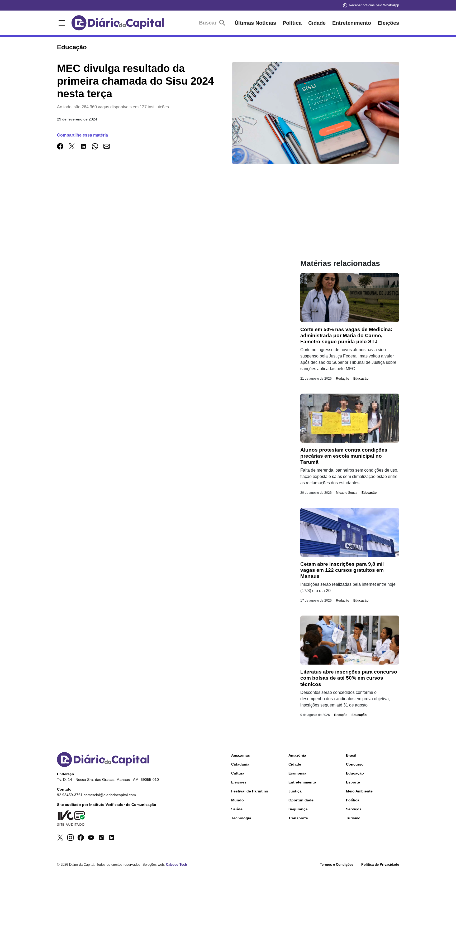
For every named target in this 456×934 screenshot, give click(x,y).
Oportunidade (301, 800)
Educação (360, 378)
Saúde (237, 809)
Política (292, 23)
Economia (297, 773)
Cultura (237, 773)
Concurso (355, 764)
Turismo (353, 818)
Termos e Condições (336, 865)
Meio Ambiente (359, 791)
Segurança (298, 809)
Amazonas (240, 755)
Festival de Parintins (249, 791)
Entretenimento (351, 23)
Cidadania (240, 764)
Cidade (317, 23)
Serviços (354, 809)
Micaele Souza (346, 493)
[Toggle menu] (61, 23)
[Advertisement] (168, 222)
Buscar (208, 23)
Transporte (298, 818)
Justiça (295, 791)
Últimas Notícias (255, 23)
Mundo (237, 800)
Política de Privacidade (380, 865)
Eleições (388, 23)
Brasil (351, 755)
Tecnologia (241, 818)
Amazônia (297, 755)
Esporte (353, 782)
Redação (342, 378)
